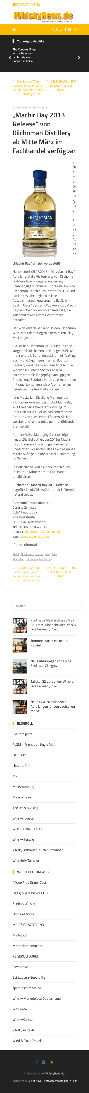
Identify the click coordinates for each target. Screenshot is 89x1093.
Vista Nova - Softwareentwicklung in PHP (53, 1081)
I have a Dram (23, 765)
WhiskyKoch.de (23, 1019)
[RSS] (73, 29)
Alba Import (27, 554)
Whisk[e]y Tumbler (26, 860)
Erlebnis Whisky (24, 903)
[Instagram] (68, 29)
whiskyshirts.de (24, 1030)
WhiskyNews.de (54, 1073)
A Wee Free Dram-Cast (29, 882)
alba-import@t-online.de (42, 531)
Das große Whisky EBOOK (31, 893)
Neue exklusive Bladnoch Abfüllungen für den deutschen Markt (53, 706)
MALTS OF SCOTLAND (28, 924)
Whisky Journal (23, 818)
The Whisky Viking (25, 807)
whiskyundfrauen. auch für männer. (38, 850)
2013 (16, 554)
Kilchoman (32, 559)
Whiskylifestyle (23, 839)
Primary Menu (28, 4)
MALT (17, 776)
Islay (47, 554)
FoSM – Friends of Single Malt (34, 744)
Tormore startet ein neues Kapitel (49, 643)
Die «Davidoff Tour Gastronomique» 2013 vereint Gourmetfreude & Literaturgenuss (28, 87)
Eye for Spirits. (23, 734)
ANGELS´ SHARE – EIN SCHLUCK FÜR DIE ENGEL (61, 85)
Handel (39, 554)
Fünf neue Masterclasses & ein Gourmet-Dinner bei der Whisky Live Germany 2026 (53, 625)
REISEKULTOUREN (26, 956)
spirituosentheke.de (27, 988)
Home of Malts (23, 914)
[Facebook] (64, 29)
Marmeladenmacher (27, 945)
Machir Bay (45, 559)
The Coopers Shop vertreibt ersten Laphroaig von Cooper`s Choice (24, 55)
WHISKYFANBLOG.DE (28, 828)
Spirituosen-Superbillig (29, 977)
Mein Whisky (22, 797)
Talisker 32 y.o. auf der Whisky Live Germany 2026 (52, 684)
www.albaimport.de (35, 536)
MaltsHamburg (23, 786)
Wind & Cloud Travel (27, 1040)
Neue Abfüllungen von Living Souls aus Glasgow (51, 663)
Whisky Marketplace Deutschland (37, 998)
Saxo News (21, 966)
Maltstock (20, 935)
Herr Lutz (19, 755)
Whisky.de (20, 1009)
